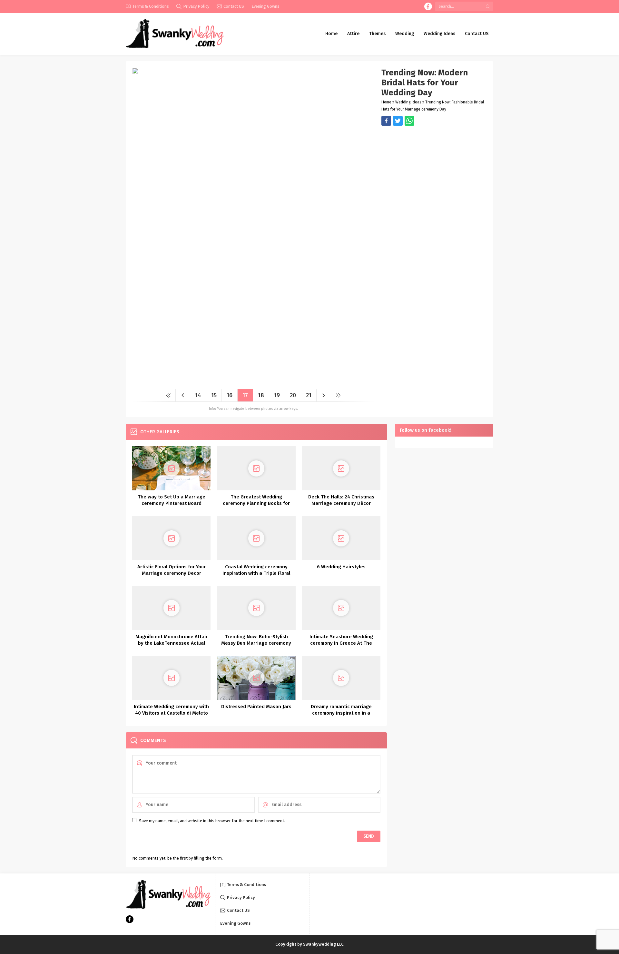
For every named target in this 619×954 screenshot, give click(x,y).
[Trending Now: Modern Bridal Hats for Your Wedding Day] (253, 381)
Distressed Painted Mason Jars (256, 706)
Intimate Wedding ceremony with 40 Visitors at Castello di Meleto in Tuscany (171, 713)
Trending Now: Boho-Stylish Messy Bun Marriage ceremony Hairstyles (256, 643)
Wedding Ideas (408, 102)
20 (293, 395)
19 (277, 395)
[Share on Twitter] (409, 121)
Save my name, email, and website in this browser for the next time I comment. (212, 820)
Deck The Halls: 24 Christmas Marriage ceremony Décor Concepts (341, 503)
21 (308, 395)
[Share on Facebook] (386, 121)
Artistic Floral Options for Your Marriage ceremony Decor (171, 570)
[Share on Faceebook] (398, 121)
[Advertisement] (434, 170)
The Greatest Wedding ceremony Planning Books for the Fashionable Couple (256, 503)
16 (229, 395)
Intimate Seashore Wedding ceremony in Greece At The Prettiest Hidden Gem (341, 643)
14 (198, 395)
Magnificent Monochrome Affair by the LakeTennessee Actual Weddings (171, 643)
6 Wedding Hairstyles (341, 567)
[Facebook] (428, 6)
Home (386, 102)
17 (245, 395)
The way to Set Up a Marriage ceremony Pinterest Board (171, 500)
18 (261, 395)
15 (214, 395)
